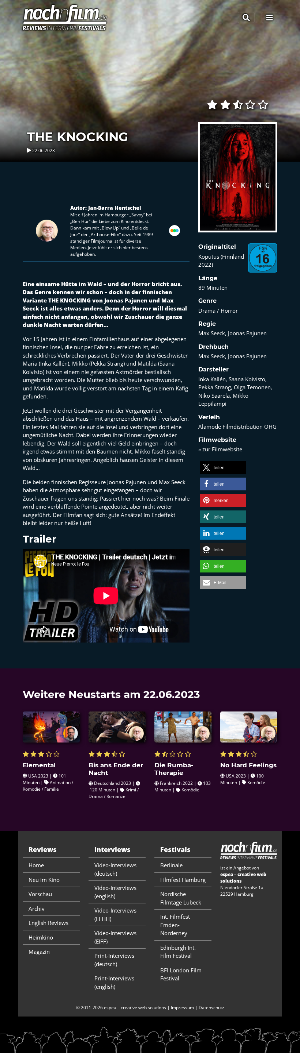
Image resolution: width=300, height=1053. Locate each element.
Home (36, 865)
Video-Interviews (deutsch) (115, 869)
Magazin (39, 951)
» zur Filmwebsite (220, 449)
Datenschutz (211, 1007)
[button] (223, 467)
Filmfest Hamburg (183, 879)
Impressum (182, 1007)
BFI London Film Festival (181, 974)
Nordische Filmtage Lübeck (180, 898)
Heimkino (41, 937)
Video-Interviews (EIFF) (115, 937)
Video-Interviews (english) (115, 892)
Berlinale (171, 865)
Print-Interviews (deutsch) (114, 960)
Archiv (37, 908)
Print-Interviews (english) (114, 982)
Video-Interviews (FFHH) (115, 914)
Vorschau (40, 894)
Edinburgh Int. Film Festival (178, 952)
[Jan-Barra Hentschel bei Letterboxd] (174, 230)
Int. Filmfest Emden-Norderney (175, 925)
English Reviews (48, 922)
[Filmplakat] (237, 182)
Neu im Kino (44, 879)
